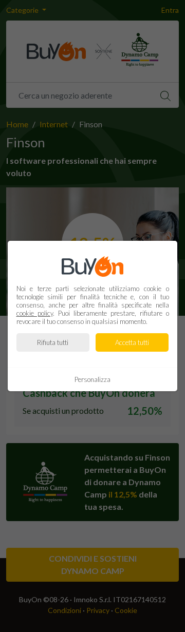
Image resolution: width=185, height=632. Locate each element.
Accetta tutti (132, 342)
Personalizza (92, 379)
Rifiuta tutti (52, 342)
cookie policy (34, 313)
